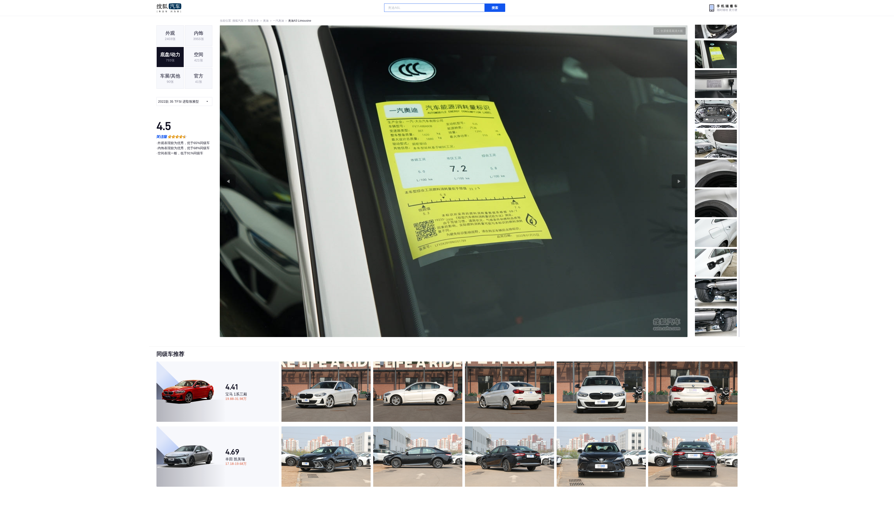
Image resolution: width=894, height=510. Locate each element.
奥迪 (266, 20)
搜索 (495, 8)
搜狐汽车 (168, 8)
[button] (337, 181)
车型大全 (253, 20)
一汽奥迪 (278, 20)
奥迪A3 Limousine (299, 20)
